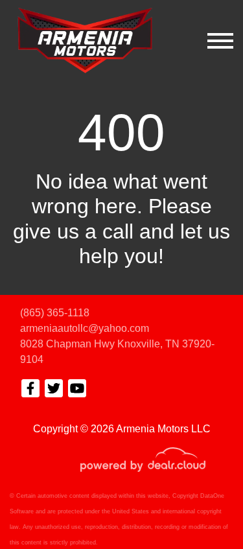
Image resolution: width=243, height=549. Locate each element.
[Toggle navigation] (220, 40)
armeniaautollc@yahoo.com (84, 328)
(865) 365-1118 (54, 312)
